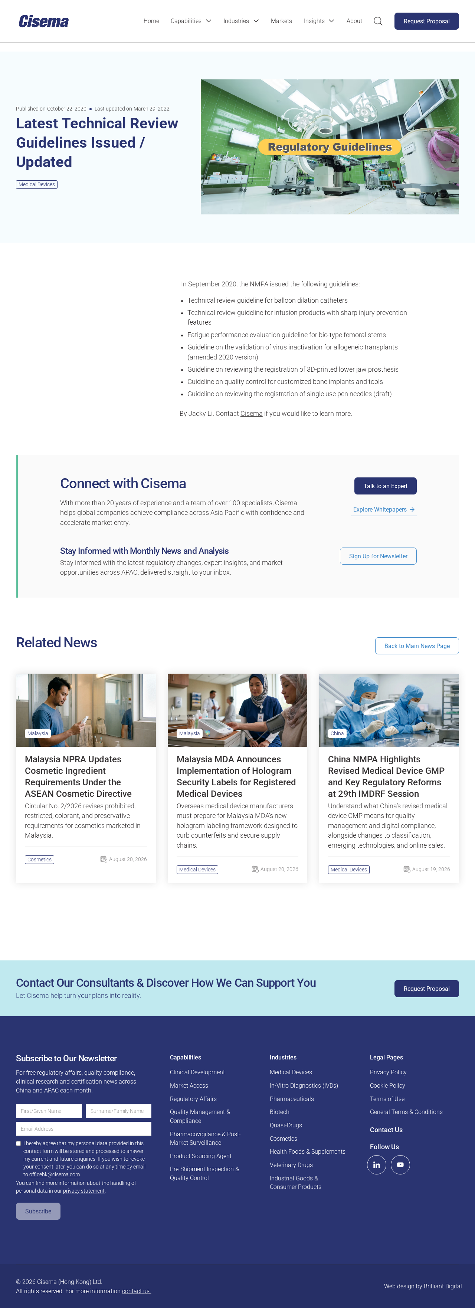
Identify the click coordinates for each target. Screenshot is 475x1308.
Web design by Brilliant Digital (423, 1286)
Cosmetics (39, 859)
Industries (236, 20)
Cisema (251, 413)
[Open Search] (378, 21)
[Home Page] (44, 21)
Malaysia (37, 733)
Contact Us (386, 1130)
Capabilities (186, 20)
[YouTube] (400, 1164)
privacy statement (84, 1191)
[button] (191, 21)
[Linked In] (376, 1164)
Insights (314, 20)
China (337, 733)
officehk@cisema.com (54, 1174)
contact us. (136, 1291)
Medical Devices (37, 184)
